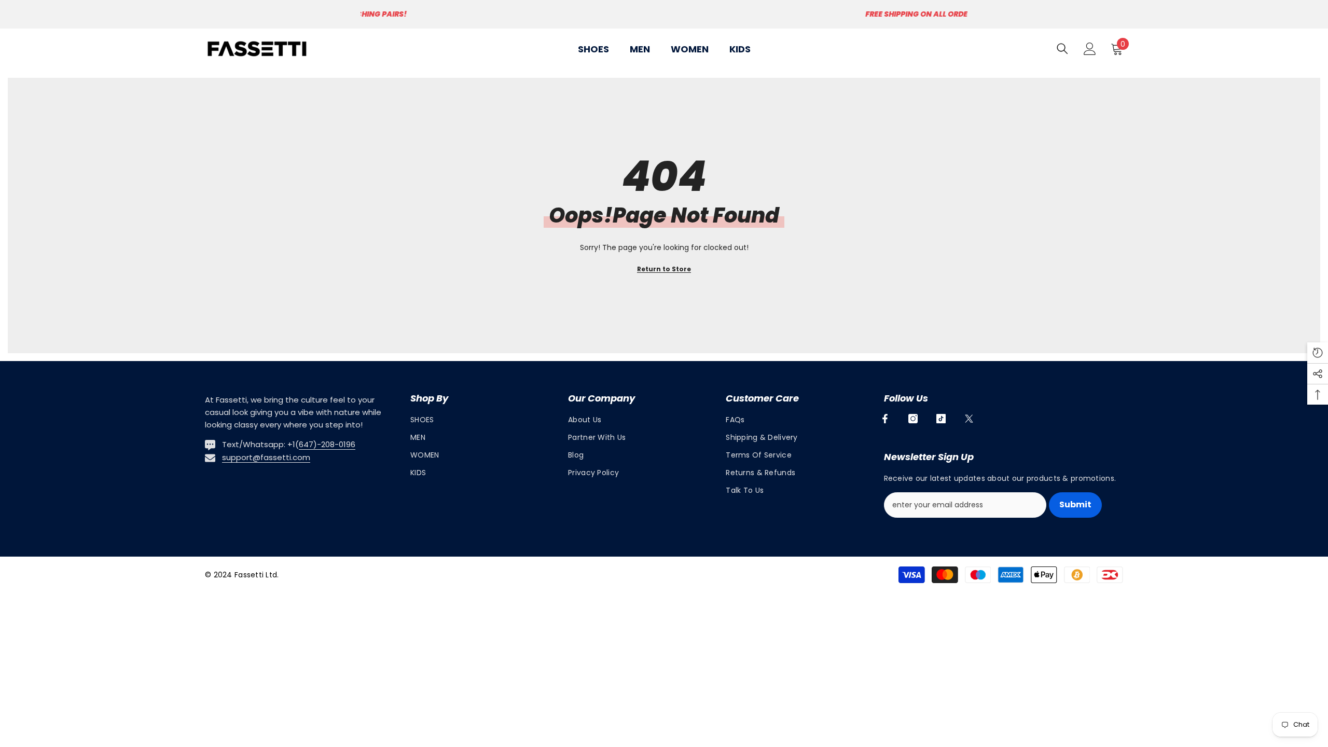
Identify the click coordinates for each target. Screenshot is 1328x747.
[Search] (1062, 49)
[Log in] (1090, 49)
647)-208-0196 (327, 444)
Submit (1075, 504)
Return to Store (664, 269)
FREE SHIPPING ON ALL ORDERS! (665, 14)
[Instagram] (913, 418)
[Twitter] (969, 418)
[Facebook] (885, 418)
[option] (664, 14)
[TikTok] (941, 418)
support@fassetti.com (266, 457)
